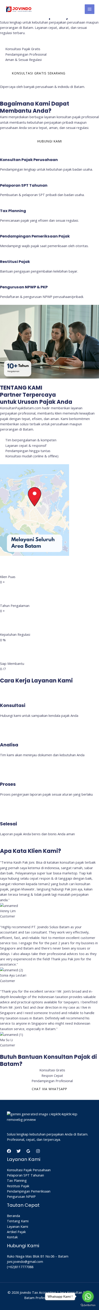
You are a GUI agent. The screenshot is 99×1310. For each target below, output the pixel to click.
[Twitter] (19, 1151)
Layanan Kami (17, 1226)
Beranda (13, 1215)
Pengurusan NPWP (21, 1196)
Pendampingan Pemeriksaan (28, 1191)
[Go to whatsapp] (88, 1296)
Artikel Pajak (16, 1231)
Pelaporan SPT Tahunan (25, 1175)
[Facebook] (9, 1151)
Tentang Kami (18, 1221)
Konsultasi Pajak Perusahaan (29, 1170)
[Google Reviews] (28, 1151)
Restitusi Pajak (18, 1186)
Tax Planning (17, 1180)
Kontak (12, 1237)
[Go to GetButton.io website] (88, 1305)
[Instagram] (38, 1151)
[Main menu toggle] (89, 9)
